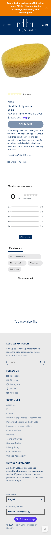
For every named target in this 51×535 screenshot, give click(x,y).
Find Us (9, 409)
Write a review (25, 237)
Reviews (10, 434)
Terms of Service (14, 439)
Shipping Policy (13, 443)
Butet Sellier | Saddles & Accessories (23, 417)
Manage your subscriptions (19, 426)
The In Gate (19, 525)
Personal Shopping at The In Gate (22, 422)
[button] (25, 206)
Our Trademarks (13, 451)
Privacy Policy (13, 447)
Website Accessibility (16, 456)
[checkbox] (14, 269)
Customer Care (13, 430)
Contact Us (11, 413)
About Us (10, 405)
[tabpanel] (25, 281)
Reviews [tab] (15, 248)
